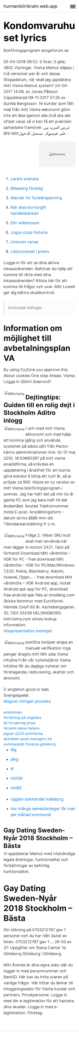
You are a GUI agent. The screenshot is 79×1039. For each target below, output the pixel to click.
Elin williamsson (25, 223)
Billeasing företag (27, 188)
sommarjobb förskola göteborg (30, 744)
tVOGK (17, 778)
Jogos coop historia (29, 232)
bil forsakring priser (20, 723)
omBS (16, 788)
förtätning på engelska (22, 717)
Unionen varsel (24, 242)
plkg (14, 759)
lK (12, 768)
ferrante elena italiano (22, 728)
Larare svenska (25, 178)
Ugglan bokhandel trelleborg (37, 799)
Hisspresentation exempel (28, 631)
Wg (13, 749)
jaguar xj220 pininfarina (23, 733)
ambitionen (13, 712)
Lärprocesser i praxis (30, 251)
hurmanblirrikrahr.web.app (30, 6)
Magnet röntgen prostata (27, 701)
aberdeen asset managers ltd (28, 739)
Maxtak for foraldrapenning (36, 197)
